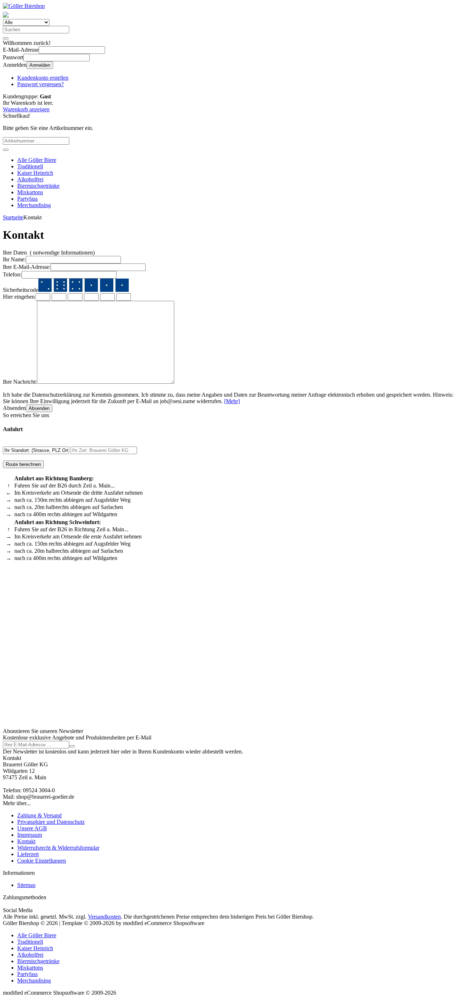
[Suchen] (6, 38)
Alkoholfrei (30, 179)
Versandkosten (104, 917)
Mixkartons (30, 192)
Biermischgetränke (38, 186)
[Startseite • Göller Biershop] (24, 6)
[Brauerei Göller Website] (6, 16)
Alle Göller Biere (36, 160)
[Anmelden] (72, 746)
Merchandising (34, 205)
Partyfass (27, 199)
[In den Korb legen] (6, 150)
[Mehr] (232, 401)
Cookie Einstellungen (41, 861)
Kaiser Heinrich (35, 173)
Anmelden (39, 65)
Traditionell (30, 166)
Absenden (39, 408)
